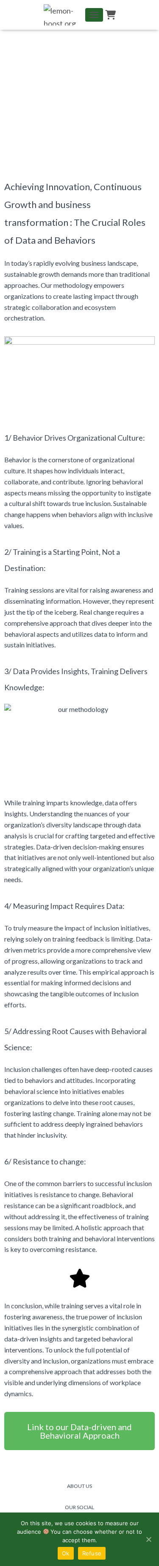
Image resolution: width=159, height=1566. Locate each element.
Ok (66, 1553)
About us (79, 1486)
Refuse (92, 1553)
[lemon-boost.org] (64, 14)
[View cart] (110, 15)
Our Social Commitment (80, 1511)
